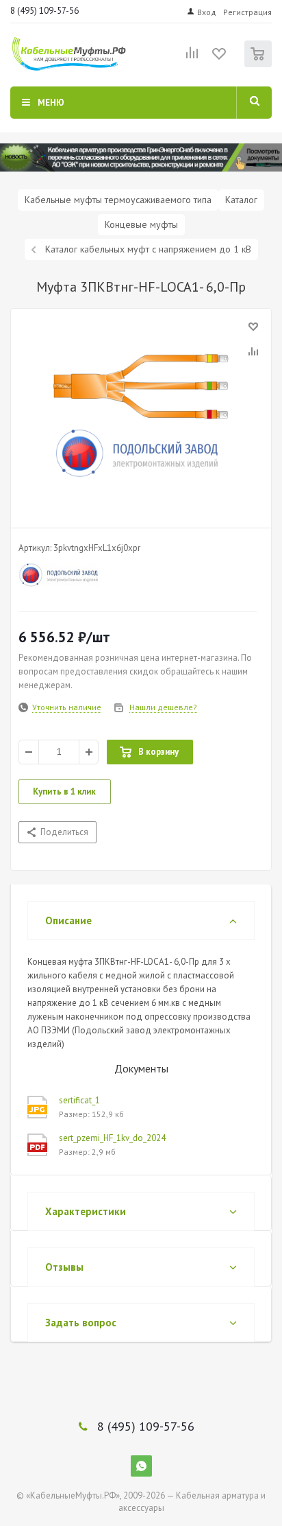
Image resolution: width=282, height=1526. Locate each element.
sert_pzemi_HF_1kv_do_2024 (112, 1138)
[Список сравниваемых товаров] (192, 58)
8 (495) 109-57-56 (44, 10)
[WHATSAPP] (141, 1466)
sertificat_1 (79, 1100)
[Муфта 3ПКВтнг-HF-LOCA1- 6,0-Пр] (141, 415)
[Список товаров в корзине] (260, 64)
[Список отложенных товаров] (219, 58)
